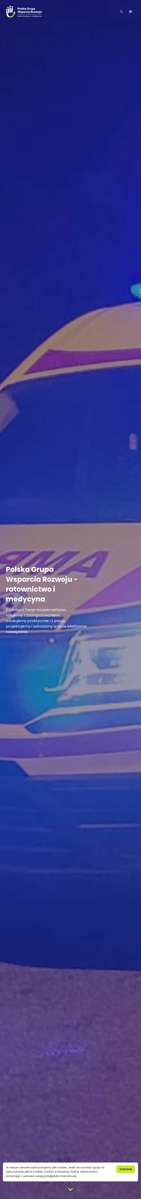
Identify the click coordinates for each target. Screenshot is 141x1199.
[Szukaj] (121, 11)
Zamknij (126, 1169)
